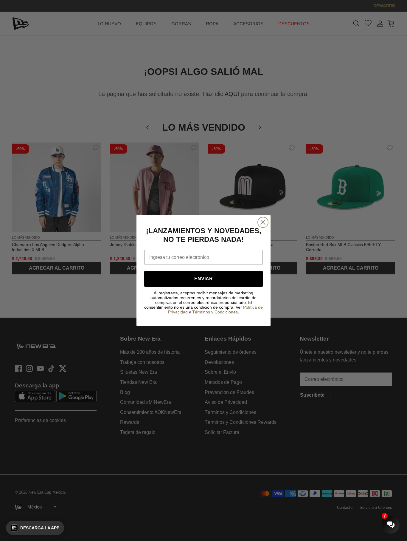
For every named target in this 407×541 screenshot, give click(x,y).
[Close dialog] (263, 222)
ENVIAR (203, 278)
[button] (35, 528)
